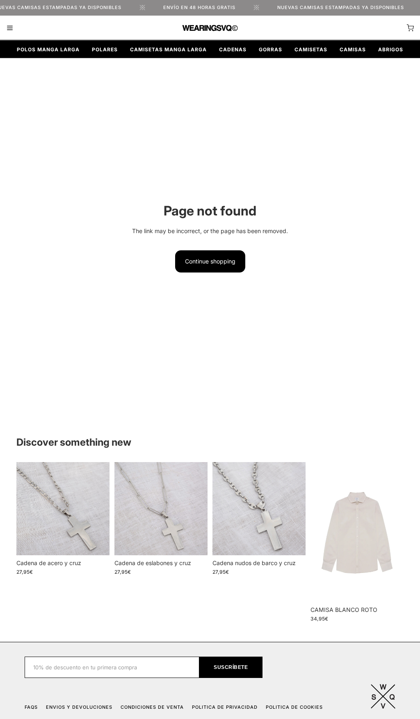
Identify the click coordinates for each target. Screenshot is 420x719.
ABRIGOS (390, 49)
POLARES (105, 49)
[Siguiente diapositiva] (100, 509)
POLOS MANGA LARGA (48, 49)
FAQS (31, 707)
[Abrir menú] (10, 28)
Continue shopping (210, 261)
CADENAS (233, 49)
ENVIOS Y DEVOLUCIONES (79, 707)
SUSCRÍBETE (231, 667)
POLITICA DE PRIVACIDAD (225, 707)
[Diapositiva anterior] (25, 509)
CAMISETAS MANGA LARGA (168, 49)
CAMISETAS (310, 49)
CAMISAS (353, 49)
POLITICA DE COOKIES (294, 707)
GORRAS (270, 49)
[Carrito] (410, 28)
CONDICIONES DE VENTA (152, 707)
